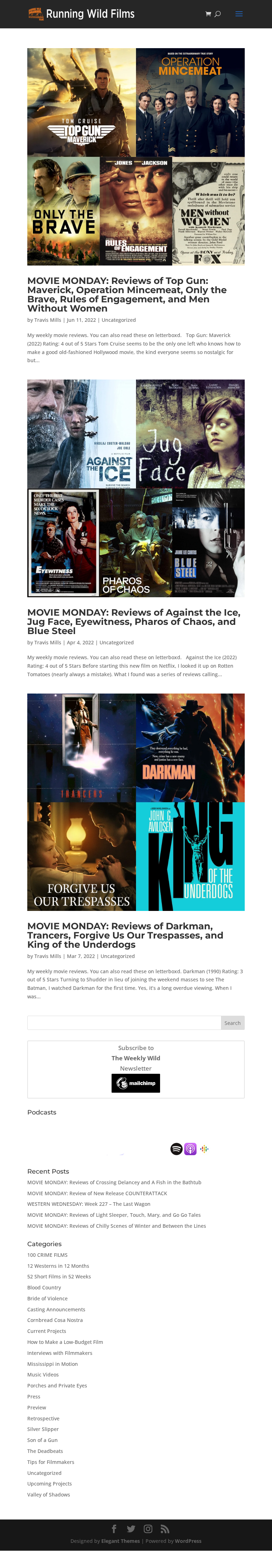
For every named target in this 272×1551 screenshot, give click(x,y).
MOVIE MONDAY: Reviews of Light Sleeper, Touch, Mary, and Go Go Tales (114, 1214)
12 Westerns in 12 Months (58, 1265)
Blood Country (44, 1287)
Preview (36, 1407)
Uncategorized (119, 320)
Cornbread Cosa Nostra (55, 1320)
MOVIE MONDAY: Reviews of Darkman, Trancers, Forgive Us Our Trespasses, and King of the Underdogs (125, 935)
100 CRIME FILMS (47, 1254)
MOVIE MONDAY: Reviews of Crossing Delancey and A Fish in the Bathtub (114, 1182)
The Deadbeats (45, 1451)
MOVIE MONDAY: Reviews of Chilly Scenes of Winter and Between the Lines (116, 1225)
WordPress (188, 1541)
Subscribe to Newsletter (136, 1058)
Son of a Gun (42, 1440)
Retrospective (43, 1418)
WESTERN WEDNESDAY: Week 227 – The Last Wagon (89, 1204)
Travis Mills (47, 320)
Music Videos (43, 1374)
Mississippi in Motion (52, 1364)
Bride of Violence (47, 1298)
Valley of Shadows (48, 1494)
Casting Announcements (56, 1309)
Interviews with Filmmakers (59, 1353)
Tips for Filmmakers (50, 1462)
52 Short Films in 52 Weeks (59, 1276)
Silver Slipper (43, 1429)
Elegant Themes (120, 1541)
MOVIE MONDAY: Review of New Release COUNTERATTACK (97, 1193)
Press (33, 1396)
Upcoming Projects (49, 1483)
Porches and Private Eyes (57, 1385)
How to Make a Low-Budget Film (65, 1342)
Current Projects (46, 1331)
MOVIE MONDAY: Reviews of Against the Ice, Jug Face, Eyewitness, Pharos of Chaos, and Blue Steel (133, 622)
